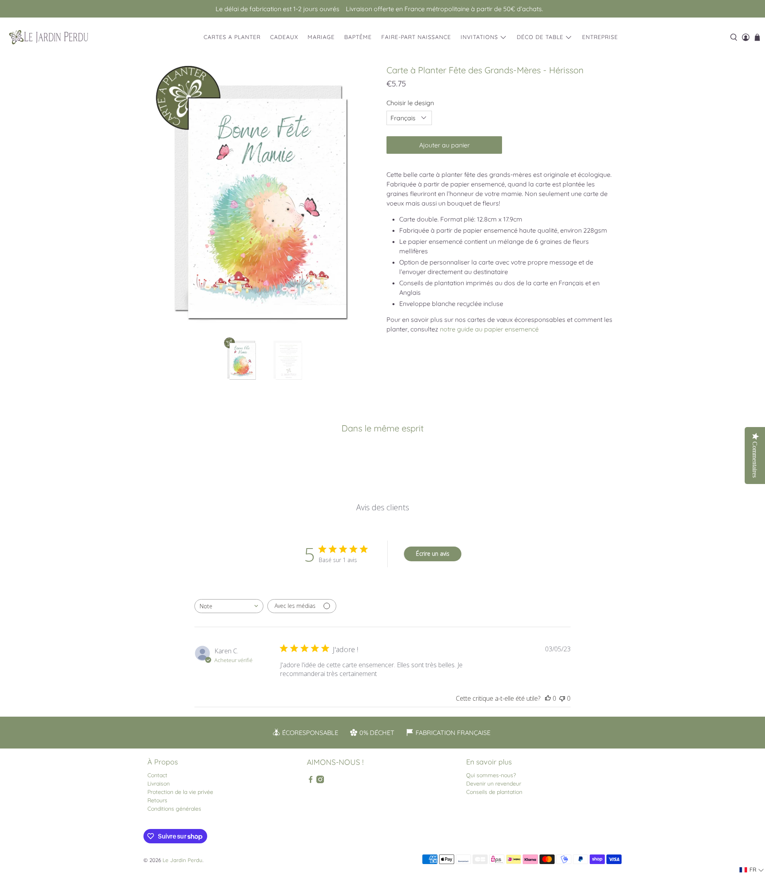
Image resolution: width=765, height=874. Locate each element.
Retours (157, 800)
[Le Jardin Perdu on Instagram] (320, 781)
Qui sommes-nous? (491, 775)
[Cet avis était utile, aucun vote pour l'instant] (548, 698)
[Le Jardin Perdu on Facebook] (310, 781)
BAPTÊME (358, 37)
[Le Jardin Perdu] (48, 37)
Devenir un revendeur (493, 783)
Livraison (158, 783)
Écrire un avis (432, 553)
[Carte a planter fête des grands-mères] (263, 197)
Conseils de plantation (494, 792)
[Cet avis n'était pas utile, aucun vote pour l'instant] (562, 698)
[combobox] (228, 606)
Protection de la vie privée (180, 792)
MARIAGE (321, 37)
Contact (157, 775)
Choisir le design (410, 103)
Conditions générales (174, 808)
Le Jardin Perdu (182, 860)
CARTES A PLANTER (232, 37)
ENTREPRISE (600, 37)
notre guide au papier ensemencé (489, 329)
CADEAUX (284, 37)
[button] (752, 870)
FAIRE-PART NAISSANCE (416, 37)
